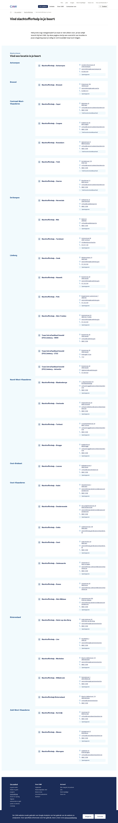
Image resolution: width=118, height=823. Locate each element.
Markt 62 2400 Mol (84, 219)
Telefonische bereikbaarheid (90, 113)
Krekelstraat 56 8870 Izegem (85, 123)
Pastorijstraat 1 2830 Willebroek (85, 678)
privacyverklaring (71, 818)
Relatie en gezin (14, 789)
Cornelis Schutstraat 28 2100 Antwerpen (88, 65)
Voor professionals (101, 2)
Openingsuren (86, 74)
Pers (62, 2)
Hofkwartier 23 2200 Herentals (85, 200)
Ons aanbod (43, 6)
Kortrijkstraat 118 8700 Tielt (86, 162)
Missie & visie (38, 792)
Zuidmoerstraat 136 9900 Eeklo (87, 527)
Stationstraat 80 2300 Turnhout (86, 239)
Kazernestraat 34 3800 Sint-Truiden (86, 316)
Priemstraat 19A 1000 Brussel (86, 85)
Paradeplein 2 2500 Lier (85, 639)
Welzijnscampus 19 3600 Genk (86, 258)
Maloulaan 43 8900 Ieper (85, 104)
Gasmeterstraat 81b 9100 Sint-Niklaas (87, 599)
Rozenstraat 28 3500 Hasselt (85, 277)
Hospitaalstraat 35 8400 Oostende (86, 403)
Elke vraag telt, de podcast (67, 787)
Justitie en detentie (15, 803)
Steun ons (91, 2)
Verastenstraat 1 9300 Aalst (86, 485)
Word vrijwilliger (80, 2)
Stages (72, 2)
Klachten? (37, 796)
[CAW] (13, 7)
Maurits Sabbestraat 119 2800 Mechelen (88, 658)
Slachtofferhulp (28, 12)
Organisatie (38, 787)
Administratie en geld (15, 801)
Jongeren (12, 792)
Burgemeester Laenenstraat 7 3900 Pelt (89, 296)
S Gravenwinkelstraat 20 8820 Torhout (88, 424)
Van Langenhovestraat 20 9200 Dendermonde (88, 506)
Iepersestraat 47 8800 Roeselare (86, 142)
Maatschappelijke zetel (41, 789)
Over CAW (60, 6)
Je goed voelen (14, 787)
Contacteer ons (71, 6)
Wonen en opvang (15, 796)
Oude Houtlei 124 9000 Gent (86, 542)
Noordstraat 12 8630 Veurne (85, 181)
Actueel (63, 784)
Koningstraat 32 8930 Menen (86, 732)
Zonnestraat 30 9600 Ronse (85, 584)
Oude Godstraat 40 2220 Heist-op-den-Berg (88, 620)
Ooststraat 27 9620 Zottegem (85, 563)
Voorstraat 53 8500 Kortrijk (85, 713)
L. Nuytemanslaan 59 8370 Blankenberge (87, 382)
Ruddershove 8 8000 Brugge (85, 445)
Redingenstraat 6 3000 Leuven (86, 466)
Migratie (12, 799)
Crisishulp (12, 806)
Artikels (52, 6)
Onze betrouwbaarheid (41, 794)
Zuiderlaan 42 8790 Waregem (85, 751)
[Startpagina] (11, 12)
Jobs (66, 2)
